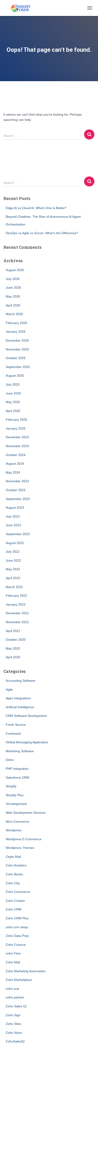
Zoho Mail (13, 962)
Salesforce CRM (17, 777)
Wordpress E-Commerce (23, 839)
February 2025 (16, 419)
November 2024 (17, 446)
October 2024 (16, 455)
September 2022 (18, 534)
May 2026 (13, 296)
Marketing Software (20, 751)
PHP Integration (17, 768)
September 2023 (18, 499)
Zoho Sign (13, 1015)
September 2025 (18, 367)
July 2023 (13, 516)
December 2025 (17, 340)
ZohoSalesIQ (15, 1041)
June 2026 (13, 287)
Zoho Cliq (13, 883)
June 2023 (13, 525)
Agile (9, 689)
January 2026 (16, 331)
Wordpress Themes (20, 848)
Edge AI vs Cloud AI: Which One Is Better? (36, 208)
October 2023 (16, 490)
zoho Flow (13, 953)
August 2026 (15, 270)
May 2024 (13, 472)
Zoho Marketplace (19, 980)
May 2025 (13, 402)
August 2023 (15, 507)
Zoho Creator (15, 900)
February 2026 (16, 323)
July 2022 (13, 551)
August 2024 (15, 463)
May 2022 (13, 569)
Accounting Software (20, 680)
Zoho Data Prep (17, 936)
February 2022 (16, 595)
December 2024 (17, 437)
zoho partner (15, 997)
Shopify (11, 786)
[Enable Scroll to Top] (89, 1160)
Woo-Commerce (17, 821)
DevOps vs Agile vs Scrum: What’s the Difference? (42, 233)
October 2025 (16, 358)
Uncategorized (16, 804)
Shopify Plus (14, 795)
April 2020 (13, 657)
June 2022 (13, 560)
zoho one (12, 988)
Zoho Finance (16, 944)
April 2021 (13, 631)
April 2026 (13, 305)
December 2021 (17, 613)
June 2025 (13, 393)
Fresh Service (16, 724)
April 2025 (13, 411)
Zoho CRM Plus (17, 918)
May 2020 (13, 648)
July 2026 (13, 279)
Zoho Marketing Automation (26, 971)
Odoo (10, 760)
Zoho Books (14, 874)
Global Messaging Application (27, 742)
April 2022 (13, 578)
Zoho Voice (14, 1032)
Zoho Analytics (16, 865)
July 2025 (13, 384)
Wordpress (13, 830)
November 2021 (17, 622)
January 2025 (16, 428)
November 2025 (17, 349)
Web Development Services (26, 812)
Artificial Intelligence (20, 707)
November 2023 (17, 481)
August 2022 (15, 543)
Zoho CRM (13, 909)
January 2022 (16, 604)
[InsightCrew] (22, 8)
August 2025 (15, 375)
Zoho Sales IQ (16, 1006)
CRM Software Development (26, 716)
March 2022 (14, 587)
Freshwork (13, 733)
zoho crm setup (17, 927)
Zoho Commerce (18, 892)
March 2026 (14, 314)
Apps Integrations (18, 698)
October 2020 (16, 639)
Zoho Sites (13, 1024)
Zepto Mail (13, 856)
